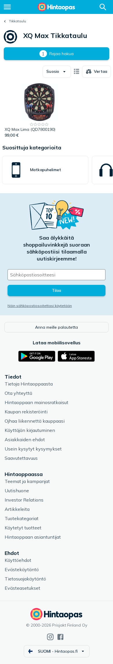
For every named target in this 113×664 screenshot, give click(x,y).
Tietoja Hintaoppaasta (29, 384)
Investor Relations (24, 500)
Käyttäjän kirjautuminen (30, 430)
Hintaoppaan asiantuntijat (33, 537)
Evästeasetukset (22, 588)
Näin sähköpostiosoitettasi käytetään (40, 305)
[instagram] (50, 637)
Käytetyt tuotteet (23, 528)
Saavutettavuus (21, 458)
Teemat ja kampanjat (27, 481)
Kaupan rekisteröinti (26, 412)
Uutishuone (17, 490)
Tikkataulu (17, 21)
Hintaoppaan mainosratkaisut (36, 402)
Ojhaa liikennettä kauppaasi (35, 421)
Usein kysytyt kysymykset (33, 449)
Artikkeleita (17, 509)
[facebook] (60, 637)
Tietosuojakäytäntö (25, 579)
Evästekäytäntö (22, 569)
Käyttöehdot (18, 560)
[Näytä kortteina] (76, 71)
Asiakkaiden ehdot (25, 439)
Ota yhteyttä (18, 393)
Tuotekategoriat (22, 518)
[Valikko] (7, 7)
